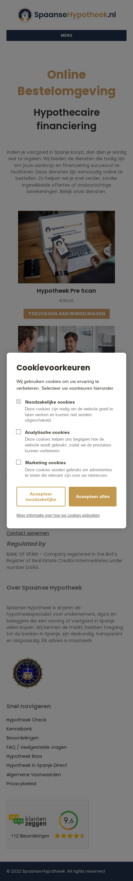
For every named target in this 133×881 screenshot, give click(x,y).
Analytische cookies (67, 441)
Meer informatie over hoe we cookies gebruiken (58, 515)
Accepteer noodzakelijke (41, 496)
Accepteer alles (93, 496)
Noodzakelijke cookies (68, 411)
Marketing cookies (68, 469)
